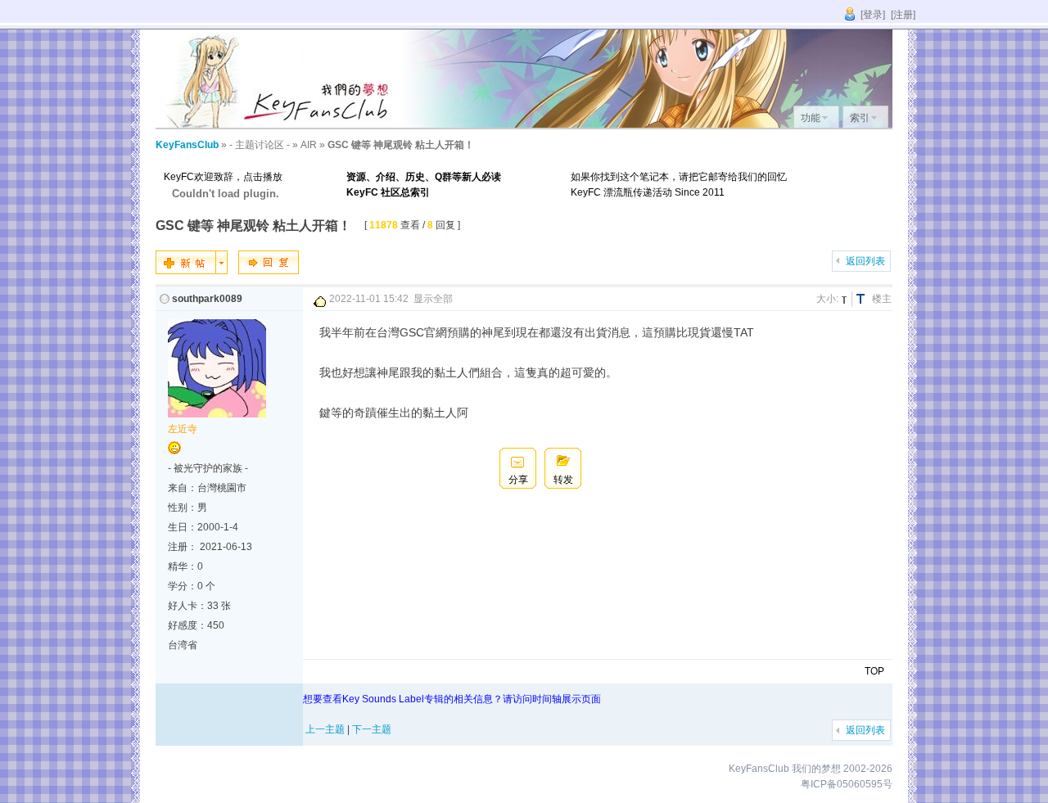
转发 (563, 479)
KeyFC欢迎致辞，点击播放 (223, 177)
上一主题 (325, 729)
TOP (874, 671)
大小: (827, 299)
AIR (308, 145)
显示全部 (433, 299)
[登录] (873, 14)
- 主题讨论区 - (259, 145)
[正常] (846, 299)
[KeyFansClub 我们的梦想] (278, 124)
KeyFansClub (187, 145)
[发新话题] (192, 271)
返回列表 (865, 261)
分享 (518, 479)
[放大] (863, 299)
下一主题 (371, 729)
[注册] (903, 14)
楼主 (882, 299)
